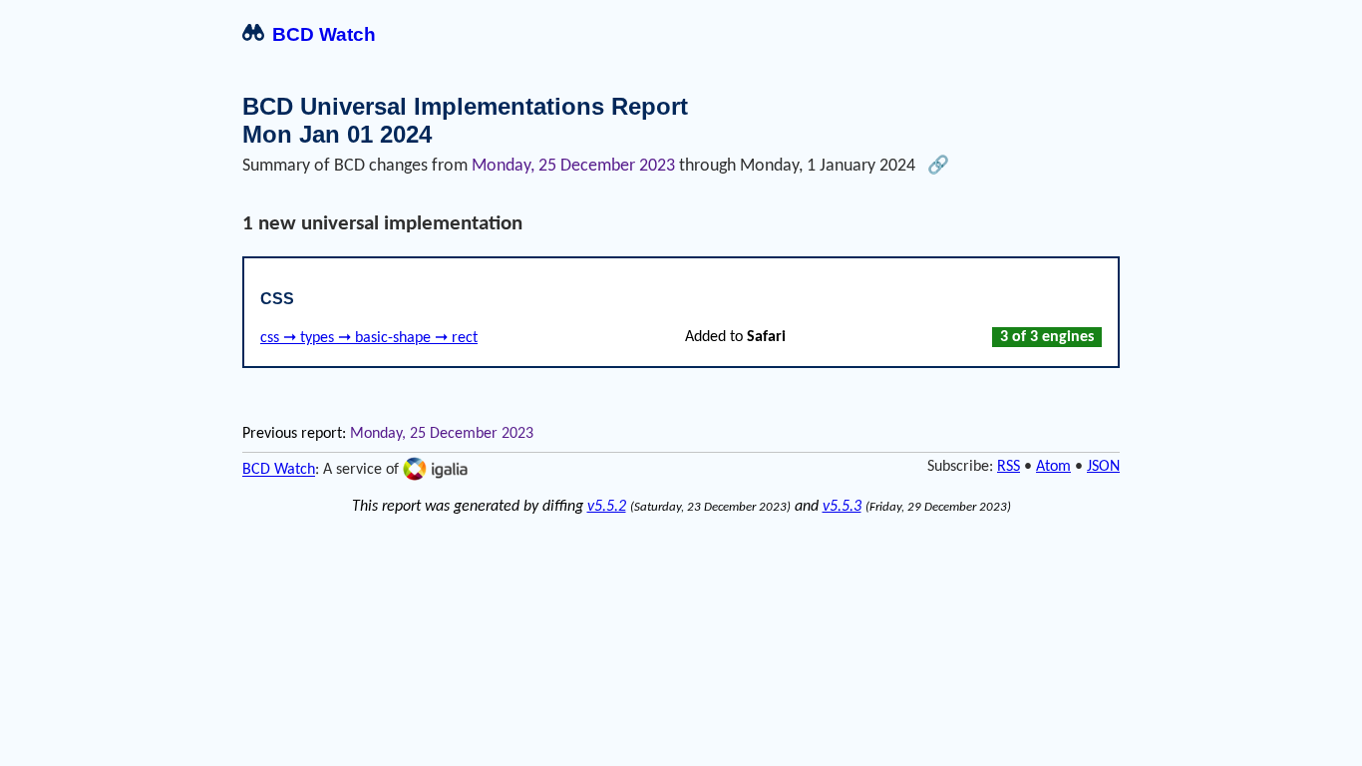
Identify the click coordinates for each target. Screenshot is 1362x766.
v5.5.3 (842, 507)
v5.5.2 (606, 507)
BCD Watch (324, 34)
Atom (1053, 467)
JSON (1103, 467)
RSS (1008, 467)
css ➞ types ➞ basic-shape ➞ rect (369, 338)
